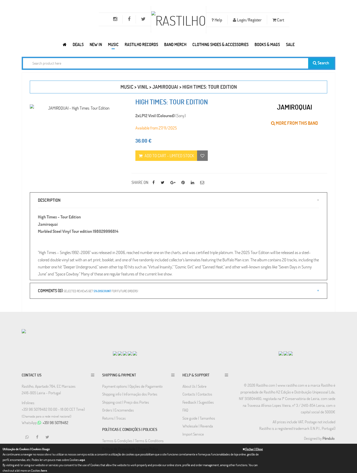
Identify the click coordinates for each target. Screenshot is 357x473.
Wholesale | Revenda (197, 426)
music (126, 86)
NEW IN (96, 44)
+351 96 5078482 (55, 422)
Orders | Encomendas (118, 410)
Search (323, 62)
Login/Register (249, 19)
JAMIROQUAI (165, 86)
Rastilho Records (141, 44)
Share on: (140, 182)
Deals (78, 44)
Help (218, 19)
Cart (280, 19)
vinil (142, 86)
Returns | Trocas (114, 418)
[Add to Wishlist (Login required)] (202, 155)
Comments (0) (88, 290)
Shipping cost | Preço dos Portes (125, 402)
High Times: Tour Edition (209, 86)
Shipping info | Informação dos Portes (129, 394)
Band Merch (175, 44)
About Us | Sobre (194, 386)
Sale (290, 44)
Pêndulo (329, 438)
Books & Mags (267, 44)
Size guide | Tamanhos (198, 418)
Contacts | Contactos (197, 394)
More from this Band (296, 123)
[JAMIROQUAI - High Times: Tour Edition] (77, 107)
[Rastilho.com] (64, 44)
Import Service (193, 434)
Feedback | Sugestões (198, 402)
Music (113, 44)
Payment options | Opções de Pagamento (132, 386)
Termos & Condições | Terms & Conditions (133, 440)
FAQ (185, 410)
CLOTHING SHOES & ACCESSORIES (220, 44)
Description (49, 200)
